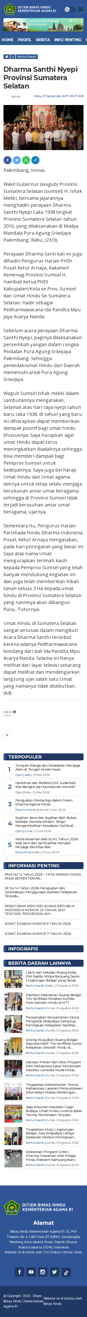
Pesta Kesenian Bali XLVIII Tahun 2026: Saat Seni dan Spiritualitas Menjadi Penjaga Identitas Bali (47, 843)
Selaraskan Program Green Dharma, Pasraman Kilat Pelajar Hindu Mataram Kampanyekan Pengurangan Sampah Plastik (51, 1158)
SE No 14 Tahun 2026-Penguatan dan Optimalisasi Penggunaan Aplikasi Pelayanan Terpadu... (41, 892)
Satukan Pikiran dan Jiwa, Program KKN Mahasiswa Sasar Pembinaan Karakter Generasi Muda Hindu (53, 1066)
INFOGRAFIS (23, 949)
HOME (7, 40)
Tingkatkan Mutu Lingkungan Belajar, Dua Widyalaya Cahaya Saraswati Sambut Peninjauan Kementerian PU (50, 1135)
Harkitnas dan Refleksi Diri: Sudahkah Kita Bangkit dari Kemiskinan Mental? (45, 785)
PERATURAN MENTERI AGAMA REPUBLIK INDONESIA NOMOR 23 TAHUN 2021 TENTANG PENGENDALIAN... (40, 910)
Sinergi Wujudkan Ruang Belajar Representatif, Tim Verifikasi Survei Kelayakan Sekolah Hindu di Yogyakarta (54, 1046)
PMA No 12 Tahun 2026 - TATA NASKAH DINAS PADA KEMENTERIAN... (43, 876)
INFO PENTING (68, 40)
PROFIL (25, 40)
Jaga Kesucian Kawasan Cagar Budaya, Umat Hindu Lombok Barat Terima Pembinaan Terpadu (54, 1111)
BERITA (43, 40)
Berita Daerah (26, 56)
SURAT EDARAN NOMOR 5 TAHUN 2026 (38, 924)
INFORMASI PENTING (34, 865)
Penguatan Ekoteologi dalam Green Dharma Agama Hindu (44, 802)
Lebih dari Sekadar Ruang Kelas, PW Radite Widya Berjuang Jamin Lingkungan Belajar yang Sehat (53, 976)
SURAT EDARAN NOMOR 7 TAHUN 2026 (38, 934)
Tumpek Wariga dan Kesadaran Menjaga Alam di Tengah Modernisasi (47, 767)
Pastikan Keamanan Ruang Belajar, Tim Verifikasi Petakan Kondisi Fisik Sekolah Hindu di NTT (54, 999)
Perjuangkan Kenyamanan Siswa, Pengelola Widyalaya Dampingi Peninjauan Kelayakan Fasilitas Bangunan (52, 1023)
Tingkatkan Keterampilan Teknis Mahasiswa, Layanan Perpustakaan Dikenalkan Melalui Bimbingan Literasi (54, 1090)
